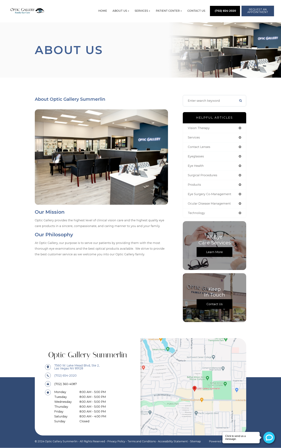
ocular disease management (209, 203)
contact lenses (199, 147)
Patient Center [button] (168, 10)
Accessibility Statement (173, 441)
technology (196, 213)
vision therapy (199, 128)
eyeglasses (196, 156)
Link (193, 386)
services (194, 137)
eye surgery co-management (209, 194)
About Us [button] (120, 10)
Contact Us (196, 10)
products (194, 184)
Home (102, 10)
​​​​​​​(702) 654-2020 (65, 375)
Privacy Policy (116, 441)
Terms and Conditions (141, 441)
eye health (196, 166)
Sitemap (195, 441)
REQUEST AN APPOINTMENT (257, 11)
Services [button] (141, 10)
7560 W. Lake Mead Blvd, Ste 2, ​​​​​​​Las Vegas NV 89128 (77, 367)
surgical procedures (202, 175)
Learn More (214, 252)
